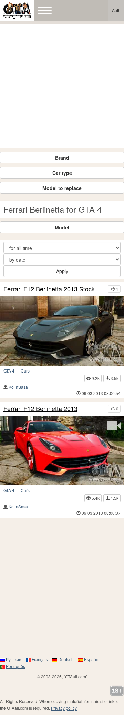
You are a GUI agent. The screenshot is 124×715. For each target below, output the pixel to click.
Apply (62, 271)
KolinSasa (18, 387)
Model (62, 227)
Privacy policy (64, 708)
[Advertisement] (62, 86)
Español (92, 659)
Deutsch (66, 659)
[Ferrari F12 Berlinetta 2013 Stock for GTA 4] (62, 331)
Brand (62, 157)
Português (15, 666)
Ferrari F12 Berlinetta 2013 (40, 408)
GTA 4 (8, 371)
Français (40, 659)
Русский (13, 659)
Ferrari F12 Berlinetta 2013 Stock (49, 289)
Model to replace (62, 188)
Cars (25, 371)
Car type (62, 172)
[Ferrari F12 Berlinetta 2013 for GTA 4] (62, 450)
